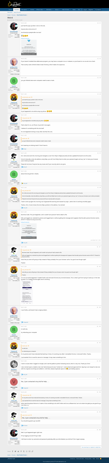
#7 (100, 153)
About (56, 9)
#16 (100, 361)
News (74, 9)
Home (10, 9)
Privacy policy (88, 458)
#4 (100, 94)
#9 (100, 187)
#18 (100, 392)
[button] (28, 9)
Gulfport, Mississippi (14, 74)
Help (94, 458)
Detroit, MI (17, 37)
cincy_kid (14, 161)
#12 (100, 266)
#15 (100, 342)
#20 (100, 429)
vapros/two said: (26, 415)
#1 (100, 23)
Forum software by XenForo (54, 461)
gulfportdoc (13, 67)
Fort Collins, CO (16, 108)
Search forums (17, 12)
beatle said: (24, 138)
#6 (100, 135)
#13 (100, 307)
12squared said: (26, 118)
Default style (12, 458)
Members (49, 9)
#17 (100, 378)
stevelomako (12, 20)
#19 (100, 412)
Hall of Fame (65, 9)
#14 (100, 326)
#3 (100, 77)
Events (32, 9)
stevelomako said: (26, 97)
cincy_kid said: (25, 190)
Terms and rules (80, 458)
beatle (14, 86)
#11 (100, 247)
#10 (100, 212)
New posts (9, 12)
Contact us (72, 458)
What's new (39, 9)
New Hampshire (15, 375)
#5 (100, 115)
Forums (16, 9)
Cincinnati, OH (16, 167)
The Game (24, 9)
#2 (100, 58)
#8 (100, 171)
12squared (14, 102)
